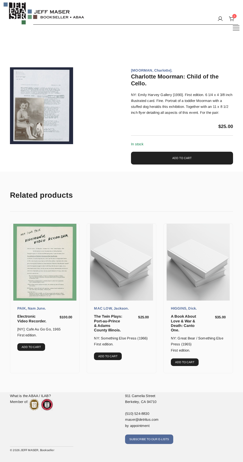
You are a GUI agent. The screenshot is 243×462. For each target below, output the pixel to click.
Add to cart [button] (31, 347)
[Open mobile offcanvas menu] (236, 28)
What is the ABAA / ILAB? (30, 396)
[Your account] (220, 19)
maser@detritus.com (142, 419)
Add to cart (182, 158)
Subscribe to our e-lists (149, 439)
